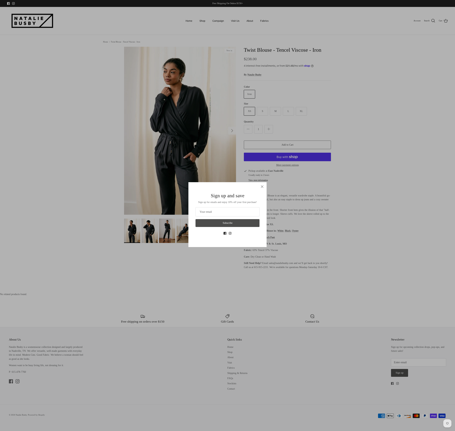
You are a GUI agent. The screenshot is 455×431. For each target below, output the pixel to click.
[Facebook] (225, 233)
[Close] (262, 187)
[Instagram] (230, 233)
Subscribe (227, 223)
